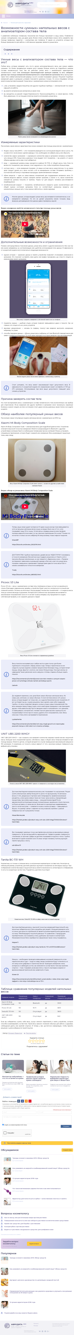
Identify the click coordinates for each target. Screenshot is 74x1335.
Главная (5, 22)
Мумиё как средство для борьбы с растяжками (22, 1223)
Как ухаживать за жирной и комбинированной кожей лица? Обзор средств (40, 1168)
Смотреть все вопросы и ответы (11, 1234)
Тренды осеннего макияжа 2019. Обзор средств (30, 1158)
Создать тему (67, 1150)
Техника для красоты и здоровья (21, 22)
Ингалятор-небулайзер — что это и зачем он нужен (13, 1077)
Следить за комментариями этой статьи (15, 1125)
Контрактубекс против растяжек (16, 1226)
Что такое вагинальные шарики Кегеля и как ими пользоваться (36, 1188)
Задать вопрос (34, 1243)
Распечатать (31, 1033)
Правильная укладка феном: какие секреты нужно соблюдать (35, 1078)
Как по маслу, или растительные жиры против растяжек (25, 1217)
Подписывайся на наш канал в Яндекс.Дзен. (21, 1313)
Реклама (36, 1325)
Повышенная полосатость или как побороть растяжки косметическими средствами (36, 1220)
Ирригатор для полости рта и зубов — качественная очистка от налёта (39, 1199)
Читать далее (7, 1089)
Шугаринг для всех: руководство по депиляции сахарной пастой (34, 1280)
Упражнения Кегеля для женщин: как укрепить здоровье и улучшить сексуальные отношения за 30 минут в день (41, 1291)
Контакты (36, 1323)
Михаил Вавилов (15, 1033)
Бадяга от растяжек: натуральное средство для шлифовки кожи (28, 1229)
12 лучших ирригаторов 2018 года (25, 1178)
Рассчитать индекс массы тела (19, 1143)
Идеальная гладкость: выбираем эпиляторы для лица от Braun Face (60, 1078)
